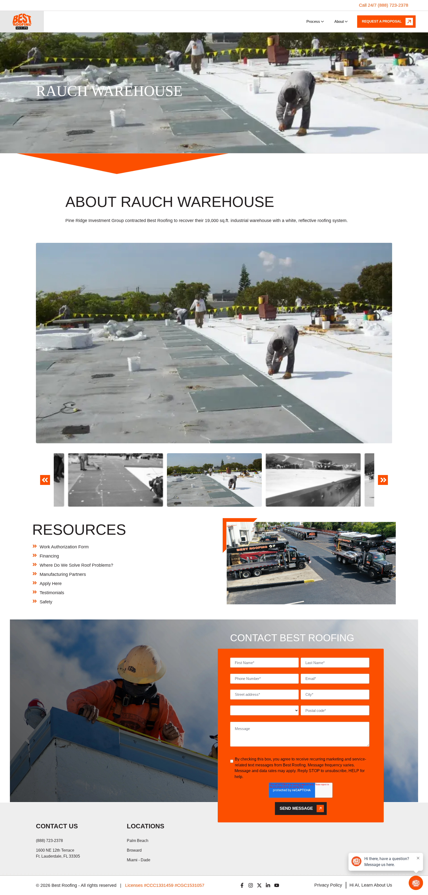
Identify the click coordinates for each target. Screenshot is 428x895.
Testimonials (52, 592)
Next (383, 483)
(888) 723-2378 (49, 841)
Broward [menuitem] (134, 850)
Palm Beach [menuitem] (137, 841)
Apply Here (51, 583)
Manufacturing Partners (63, 574)
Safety (46, 601)
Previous (45, 483)
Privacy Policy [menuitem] (328, 885)
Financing (49, 556)
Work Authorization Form (64, 546)
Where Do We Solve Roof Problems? (76, 565)
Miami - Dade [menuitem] (138, 860)
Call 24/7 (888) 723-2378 (383, 5)
